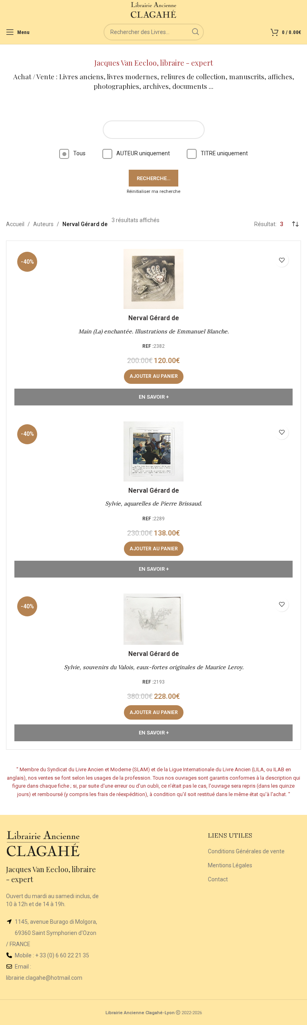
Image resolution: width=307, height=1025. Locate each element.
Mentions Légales (230, 865)
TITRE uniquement (224, 153)
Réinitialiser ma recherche (153, 191)
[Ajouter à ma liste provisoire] (282, 260)
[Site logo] (153, 9)
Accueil (15, 224)
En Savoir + (154, 397)
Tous (79, 153)
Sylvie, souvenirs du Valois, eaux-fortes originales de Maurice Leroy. (153, 667)
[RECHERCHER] (195, 32)
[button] (153, 376)
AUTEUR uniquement (143, 153)
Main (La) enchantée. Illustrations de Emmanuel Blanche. (153, 331)
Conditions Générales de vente (246, 851)
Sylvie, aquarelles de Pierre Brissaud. (153, 503)
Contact (218, 879)
